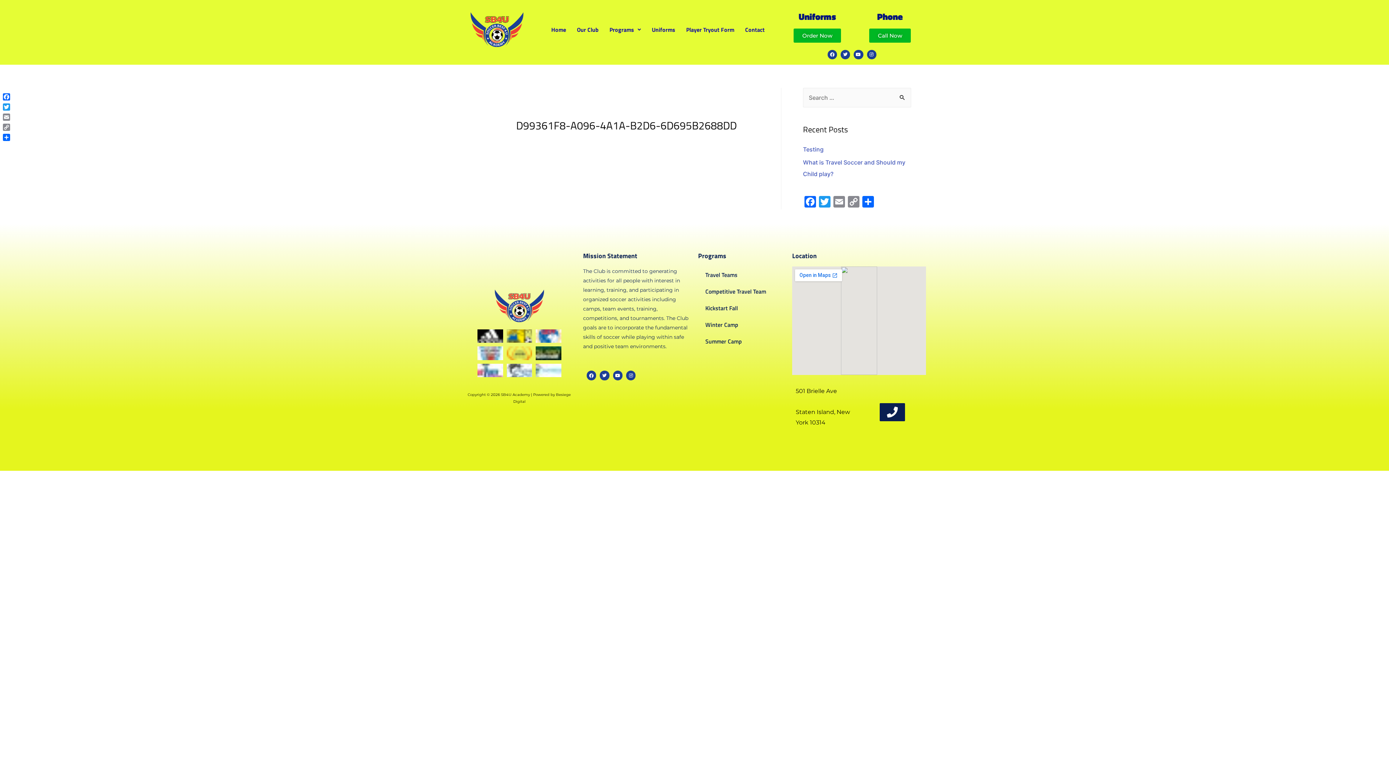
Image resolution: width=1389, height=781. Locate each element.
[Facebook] (832, 54)
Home (558, 29)
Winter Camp (721, 324)
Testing (813, 149)
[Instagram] (871, 54)
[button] (625, 29)
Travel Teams (721, 274)
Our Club (588, 29)
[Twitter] (845, 54)
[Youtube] (858, 54)
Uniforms (663, 29)
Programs (621, 29)
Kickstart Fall (721, 308)
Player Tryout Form (710, 29)
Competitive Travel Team (735, 291)
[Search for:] (857, 97)
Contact (755, 29)
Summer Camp (723, 341)
